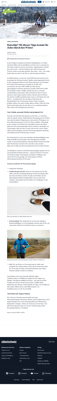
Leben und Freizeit (12, 5)
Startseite (3, 5)
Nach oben (52, 341)
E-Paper (22, 350)
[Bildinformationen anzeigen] (55, 37)
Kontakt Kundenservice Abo (44, 353)
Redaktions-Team (5, 358)
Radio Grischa (23, 353)
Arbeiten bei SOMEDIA (42, 361)
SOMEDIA (39, 358)
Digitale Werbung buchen (43, 363)
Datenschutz (40, 379)
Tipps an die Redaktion (7, 355)
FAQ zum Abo (40, 350)
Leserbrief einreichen (6, 353)
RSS (21, 361)
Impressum (16, 379)
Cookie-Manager (26, 379)
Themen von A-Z (5, 350)
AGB (33, 379)
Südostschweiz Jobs (25, 358)
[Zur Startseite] (28, 2)
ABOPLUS (39, 355)
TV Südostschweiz (24, 355)
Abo (40, 1)
